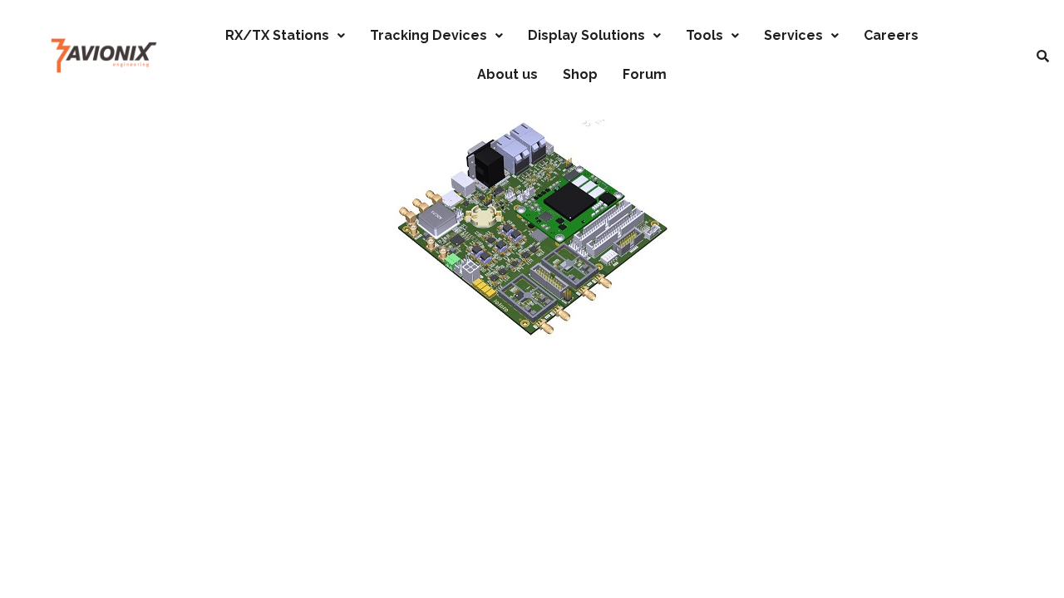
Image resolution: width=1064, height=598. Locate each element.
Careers (891, 35)
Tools (704, 35)
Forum (645, 74)
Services (793, 35)
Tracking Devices (428, 35)
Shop (580, 74)
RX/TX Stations (277, 35)
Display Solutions (586, 35)
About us (507, 74)
